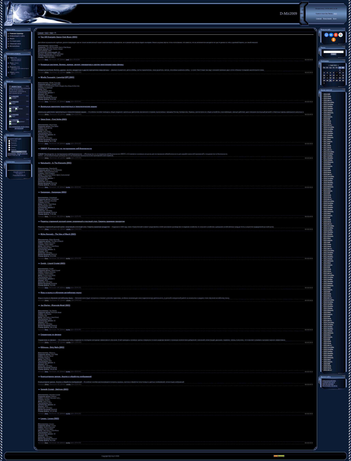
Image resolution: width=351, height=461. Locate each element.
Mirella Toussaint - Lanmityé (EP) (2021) (57, 77)
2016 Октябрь (328, 129)
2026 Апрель (328, 361)
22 (340, 78)
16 (343, 75)
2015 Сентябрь (329, 102)
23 (343, 78)
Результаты (12, 153)
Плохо (13, 147)
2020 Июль (327, 221)
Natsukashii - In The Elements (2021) (56, 163)
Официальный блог (329, 381)
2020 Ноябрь (328, 230)
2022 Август (328, 273)
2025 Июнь (327, 341)
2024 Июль (327, 318)
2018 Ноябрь (328, 180)
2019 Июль (327, 197)
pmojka (68, 72)
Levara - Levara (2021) (50, 419)
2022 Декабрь (328, 281)
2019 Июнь (327, 195)
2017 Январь (328, 135)
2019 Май (327, 193)
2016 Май (327, 119)
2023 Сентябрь (329, 300)
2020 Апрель (328, 215)
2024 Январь (328, 308)
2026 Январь (328, 355)
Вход (334, 18)
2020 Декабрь (328, 232)
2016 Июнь (327, 121)
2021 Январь (328, 234)
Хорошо (13, 143)
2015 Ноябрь (328, 106)
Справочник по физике (51, 335)
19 (330, 78)
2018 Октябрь (328, 178)
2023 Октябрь (328, 302)
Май (51, 33)
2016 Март (327, 114)
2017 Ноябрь (328, 156)
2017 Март (327, 139)
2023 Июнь (327, 293)
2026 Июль (327, 368)
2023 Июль (327, 295)
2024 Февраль (328, 310)
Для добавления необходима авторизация (19, 127)
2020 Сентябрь (329, 226)
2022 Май (327, 267)
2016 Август (328, 125)
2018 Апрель (328, 166)
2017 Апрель (328, 141)
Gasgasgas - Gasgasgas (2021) (53, 192)
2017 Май (327, 143)
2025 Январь (328, 330)
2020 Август (328, 223)
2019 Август (328, 199)
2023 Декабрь (328, 306)
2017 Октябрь (328, 153)
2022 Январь (328, 258)
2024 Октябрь (328, 324)
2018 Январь (328, 160)
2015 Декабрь (328, 108)
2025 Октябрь (328, 349)
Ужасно (13, 149)
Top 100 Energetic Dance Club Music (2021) (59, 37)
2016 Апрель (328, 116)
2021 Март (327, 238)
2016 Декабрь (328, 133)
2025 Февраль (328, 333)
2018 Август (328, 174)
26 (330, 80)
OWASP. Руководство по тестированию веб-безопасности (66, 148)
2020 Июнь (327, 219)
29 (340, 80)
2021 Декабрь (328, 256)
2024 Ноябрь (328, 326)
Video (12, 57)
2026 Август (328, 370)
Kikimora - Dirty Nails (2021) (52, 347)
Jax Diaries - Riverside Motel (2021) (55, 305)
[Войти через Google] (340, 35)
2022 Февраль (328, 261)
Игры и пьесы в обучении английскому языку (61, 293)
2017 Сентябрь (329, 151)
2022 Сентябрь (329, 275)
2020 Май (327, 217)
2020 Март (327, 213)
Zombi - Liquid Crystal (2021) (53, 263)
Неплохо (14, 145)
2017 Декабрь (328, 158)
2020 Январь (328, 209)
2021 (46, 33)
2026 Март (327, 359)
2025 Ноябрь (328, 351)
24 (324, 80)
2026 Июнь (327, 365)
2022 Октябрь (328, 277)
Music (12, 63)
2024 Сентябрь (329, 322)
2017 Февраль (328, 137)
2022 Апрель (328, 265)
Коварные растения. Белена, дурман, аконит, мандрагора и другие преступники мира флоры (82, 65)
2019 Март (327, 188)
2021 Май (327, 242)
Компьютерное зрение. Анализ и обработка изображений (66, 377)
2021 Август (328, 248)
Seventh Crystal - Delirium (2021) (54, 389)
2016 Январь (328, 110)
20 (333, 78)
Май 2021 (333, 65)
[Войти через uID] (326, 35)
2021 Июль (327, 246)
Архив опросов (22, 153)
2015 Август (328, 100)
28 (337, 80)
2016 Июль (327, 123)
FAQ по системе (328, 384)
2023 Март (327, 287)
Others (12, 72)
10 (324, 75)
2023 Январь (328, 283)
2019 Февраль (328, 186)
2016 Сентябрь (329, 127)
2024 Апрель (328, 314)
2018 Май (327, 168)
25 (327, 80)
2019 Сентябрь (329, 201)
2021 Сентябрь (329, 250)
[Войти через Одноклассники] (334, 40)
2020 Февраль (328, 211)
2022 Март (327, 263)
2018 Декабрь (328, 182)
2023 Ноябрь (328, 304)
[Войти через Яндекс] (336, 35)
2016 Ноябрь (328, 131)
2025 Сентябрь (329, 347)
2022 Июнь (327, 269)
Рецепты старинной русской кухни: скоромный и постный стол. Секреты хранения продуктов (83, 221)
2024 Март (327, 312)
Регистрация (327, 18)
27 (333, 80)
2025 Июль (327, 343)
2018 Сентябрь (329, 176)
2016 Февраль (328, 112)
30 (343, 80)
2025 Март (327, 335)
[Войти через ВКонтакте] (331, 35)
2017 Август (328, 149)
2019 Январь (328, 184)
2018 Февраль (328, 162)
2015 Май (327, 94)
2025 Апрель (328, 337)
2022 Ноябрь (328, 279)
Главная (319, 18)
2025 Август (328, 345)
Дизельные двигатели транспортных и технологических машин (69, 107)
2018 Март (327, 164)
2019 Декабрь (328, 207)
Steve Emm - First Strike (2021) (54, 119)
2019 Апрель (328, 191)
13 (333, 75)
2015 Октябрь (328, 104)
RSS (335, 13)
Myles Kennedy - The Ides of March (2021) (58, 234)
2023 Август (328, 298)
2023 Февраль (328, 285)
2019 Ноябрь (328, 205)
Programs (13, 67)
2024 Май (327, 316)
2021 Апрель (328, 240)
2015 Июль (327, 98)
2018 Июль (327, 172)
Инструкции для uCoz (329, 385)
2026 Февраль (328, 357)
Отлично (14, 141)
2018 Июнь (327, 170)
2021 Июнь (327, 244)
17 (324, 78)
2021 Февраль (328, 236)
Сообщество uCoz (328, 382)
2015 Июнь (327, 96)
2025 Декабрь (328, 353)
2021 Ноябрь (328, 254)
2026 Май (327, 363)
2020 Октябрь (328, 228)
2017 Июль (327, 147)
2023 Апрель (328, 289)
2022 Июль (327, 271)
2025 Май (327, 339)
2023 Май (327, 291)
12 (330, 75)
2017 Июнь (327, 145)
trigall (67, 59)
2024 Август (328, 320)
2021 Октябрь (328, 252)
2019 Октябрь (328, 203)
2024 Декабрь (328, 328)
